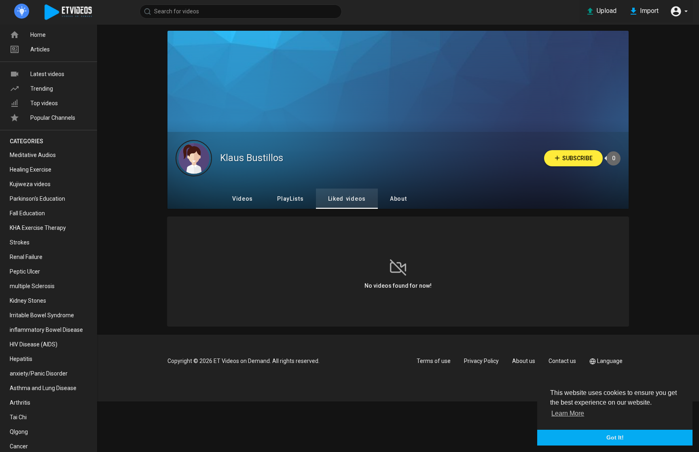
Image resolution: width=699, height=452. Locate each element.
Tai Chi (18, 417)
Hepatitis (21, 359)
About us (523, 361)
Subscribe (577, 158)
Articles (40, 49)
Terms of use (434, 361)
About (398, 198)
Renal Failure (26, 257)
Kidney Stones (28, 300)
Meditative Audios (33, 155)
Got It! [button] (615, 437)
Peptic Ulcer (25, 271)
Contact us (562, 361)
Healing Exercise (30, 169)
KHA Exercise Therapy (38, 228)
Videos (242, 198)
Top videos (44, 103)
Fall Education (27, 213)
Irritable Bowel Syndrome (42, 315)
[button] (679, 11)
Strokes (20, 242)
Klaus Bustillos (251, 158)
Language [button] (610, 361)
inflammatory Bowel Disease (46, 330)
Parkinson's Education (37, 198)
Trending (41, 88)
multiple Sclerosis (32, 286)
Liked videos (347, 198)
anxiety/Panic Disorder (39, 373)
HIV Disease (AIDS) (33, 344)
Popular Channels (52, 118)
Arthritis (20, 402)
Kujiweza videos (30, 184)
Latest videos (47, 74)
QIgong (19, 432)
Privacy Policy (481, 361)
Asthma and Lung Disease (43, 388)
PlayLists (290, 198)
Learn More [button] (567, 413)
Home (38, 35)
